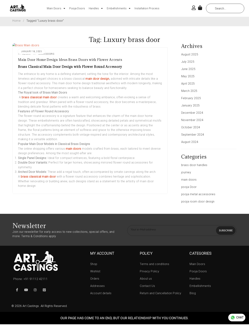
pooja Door (189, 187)
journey (186, 172)
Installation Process (147, 8)
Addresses (97, 286)
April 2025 (188, 83)
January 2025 (190, 105)
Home (16, 20)
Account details (101, 293)
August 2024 (189, 142)
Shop (93, 264)
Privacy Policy (149, 271)
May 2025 (188, 76)
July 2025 (187, 61)
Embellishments (117, 8)
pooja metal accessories (198, 194)
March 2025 (189, 91)
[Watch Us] (26, 289)
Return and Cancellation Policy (160, 293)
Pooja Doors (77, 8)
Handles (94, 8)
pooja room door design (198, 201)
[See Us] (35, 289)
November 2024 (192, 120)
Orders (94, 278)
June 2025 (188, 69)
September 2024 (192, 134)
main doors (46, 53)
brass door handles (194, 165)
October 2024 (190, 127)
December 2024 (192, 112)
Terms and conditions (154, 264)
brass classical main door (39, 97)
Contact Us (147, 286)
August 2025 (189, 54)
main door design (97, 78)
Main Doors (54, 8)
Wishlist (95, 271)
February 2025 (191, 98)
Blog (193, 293)
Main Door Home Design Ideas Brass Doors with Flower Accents (70, 60)
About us (146, 278)
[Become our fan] (17, 289)
